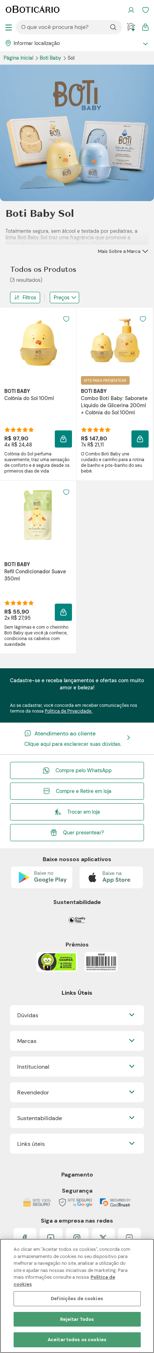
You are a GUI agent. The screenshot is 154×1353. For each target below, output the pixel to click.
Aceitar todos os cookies (77, 1340)
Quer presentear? (83, 832)
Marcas (27, 1041)
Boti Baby (51, 58)
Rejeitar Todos (77, 1319)
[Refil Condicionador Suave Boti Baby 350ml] (38, 515)
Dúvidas (27, 1015)
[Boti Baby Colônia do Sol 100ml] (38, 341)
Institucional (33, 1066)
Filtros (29, 297)
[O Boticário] (32, 10)
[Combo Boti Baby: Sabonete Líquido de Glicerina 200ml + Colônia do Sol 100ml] (115, 341)
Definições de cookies (77, 1298)
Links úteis (31, 1144)
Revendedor (33, 1092)
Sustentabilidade (39, 1118)
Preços (61, 297)
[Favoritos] (145, 10)
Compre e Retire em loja (83, 791)
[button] (66, 319)
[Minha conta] (131, 10)
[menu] (8, 27)
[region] (77, 1296)
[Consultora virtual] (131, 27)
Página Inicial (19, 58)
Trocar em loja (83, 812)
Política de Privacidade (68, 711)
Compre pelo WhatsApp (84, 770)
